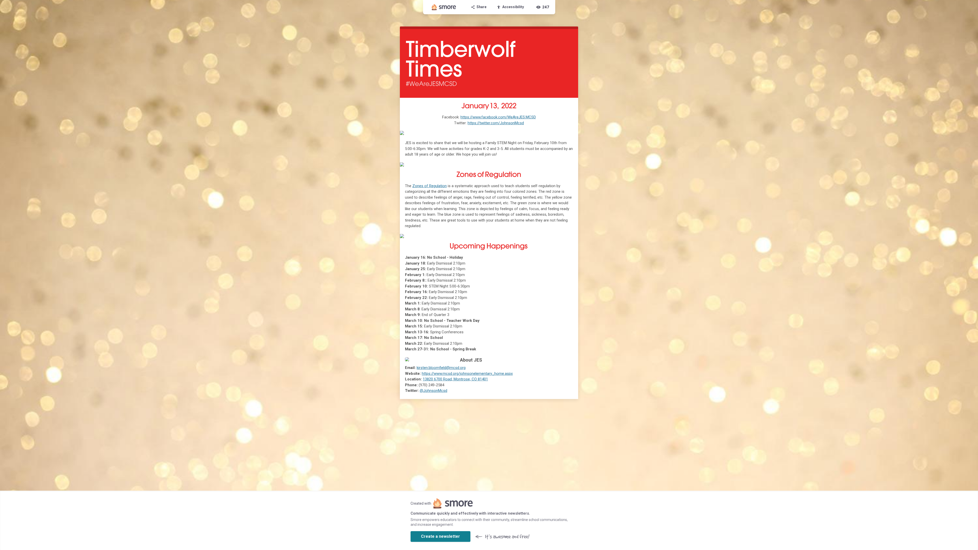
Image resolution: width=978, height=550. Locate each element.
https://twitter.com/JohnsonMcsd (496, 123)
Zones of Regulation (429, 186)
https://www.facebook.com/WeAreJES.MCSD (498, 117)
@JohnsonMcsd (433, 390)
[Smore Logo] (444, 7)
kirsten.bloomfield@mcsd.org (441, 367)
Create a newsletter (440, 536)
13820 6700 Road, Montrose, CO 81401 (455, 379)
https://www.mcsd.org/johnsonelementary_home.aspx (467, 373)
